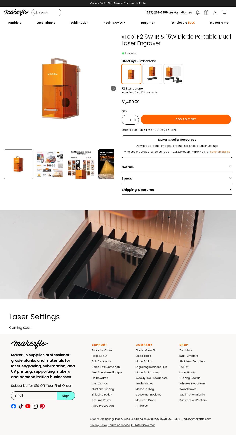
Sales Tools (143, 356)
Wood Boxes (188, 389)
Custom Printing (103, 389)
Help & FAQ (99, 356)
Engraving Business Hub (151, 367)
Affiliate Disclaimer (143, 425)
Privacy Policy (98, 425)
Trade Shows (144, 383)
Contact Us (100, 383)
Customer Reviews (148, 394)
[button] (197, 12)
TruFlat (184, 367)
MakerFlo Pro (200, 152)
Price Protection (103, 406)
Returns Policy (101, 400)
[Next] (113, 88)
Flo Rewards (100, 378)
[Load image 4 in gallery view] (112, 164)
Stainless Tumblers (192, 361)
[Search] (35, 12)
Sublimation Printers (193, 400)
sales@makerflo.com (197, 419)
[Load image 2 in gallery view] (50, 164)
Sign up (65, 397)
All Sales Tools (160, 152)
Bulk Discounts (101, 361)
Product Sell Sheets (185, 146)
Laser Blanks (187, 372)
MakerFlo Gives (146, 400)
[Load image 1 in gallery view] (18, 164)
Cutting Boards (189, 378)
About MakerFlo (146, 350)
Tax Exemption (180, 152)
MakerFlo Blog (145, 389)
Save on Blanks (220, 152)
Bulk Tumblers (188, 356)
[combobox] (46, 12)
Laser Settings (209, 146)
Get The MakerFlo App (107, 372)
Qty (124, 111)
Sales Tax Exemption (106, 367)
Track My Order (102, 350)
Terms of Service (119, 425)
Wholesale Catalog (136, 152)
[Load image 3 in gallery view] (81, 164)
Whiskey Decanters (192, 383)
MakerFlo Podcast (148, 372)
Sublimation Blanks (192, 394)
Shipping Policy (102, 394)
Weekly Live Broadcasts (152, 378)
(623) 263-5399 (170, 419)
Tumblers (185, 350)
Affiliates (142, 406)
